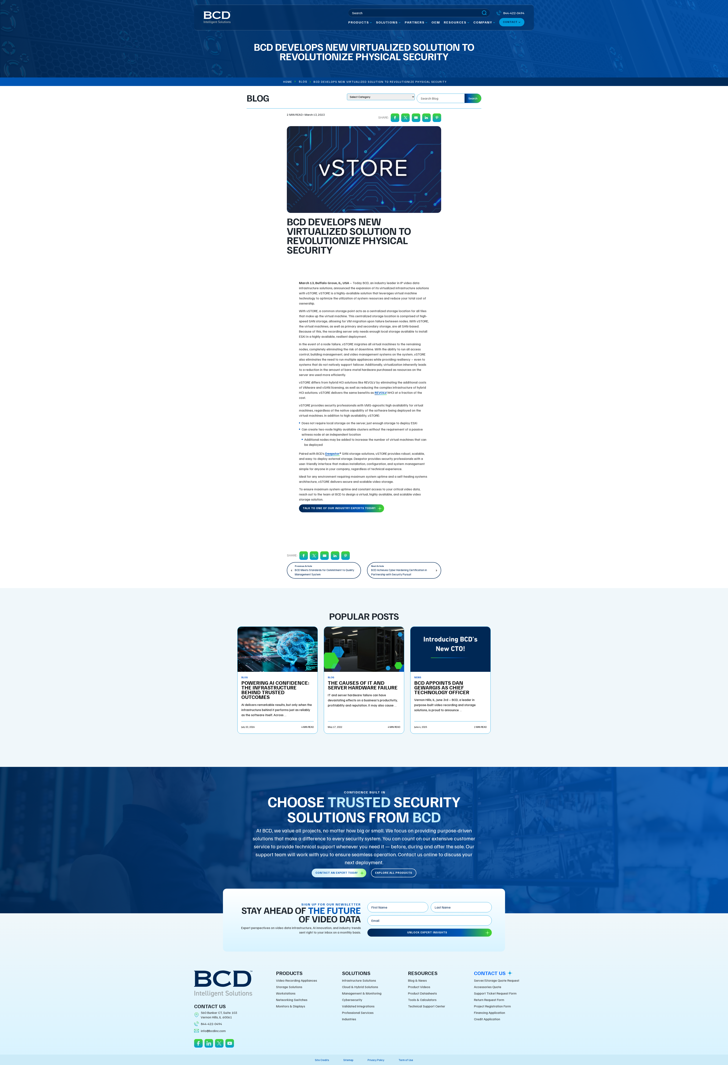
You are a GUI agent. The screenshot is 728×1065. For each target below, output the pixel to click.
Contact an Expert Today (336, 872)
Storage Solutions (289, 987)
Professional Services (357, 1012)
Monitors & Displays (290, 1006)
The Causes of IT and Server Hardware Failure (363, 685)
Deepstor (332, 453)
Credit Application (487, 1019)
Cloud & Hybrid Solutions (360, 987)
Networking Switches (291, 1000)
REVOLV (381, 392)
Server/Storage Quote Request (496, 980)
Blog (303, 81)
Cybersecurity (352, 1000)
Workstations (285, 993)
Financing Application (489, 1012)
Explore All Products (393, 872)
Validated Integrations (358, 1006)
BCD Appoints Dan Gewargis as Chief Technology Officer (441, 687)
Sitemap (348, 1060)
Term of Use (406, 1060)
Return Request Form (489, 1000)
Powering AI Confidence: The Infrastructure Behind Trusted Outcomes (275, 689)
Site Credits (322, 1060)
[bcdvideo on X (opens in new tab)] (219, 1046)
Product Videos (419, 987)
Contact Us (490, 972)
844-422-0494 (211, 1024)
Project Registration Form (492, 1006)
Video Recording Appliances (296, 980)
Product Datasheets (422, 993)
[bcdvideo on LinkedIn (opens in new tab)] (209, 1046)
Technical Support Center (426, 1006)
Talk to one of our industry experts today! (339, 508)
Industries (349, 1019)
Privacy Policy (376, 1060)
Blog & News (417, 980)
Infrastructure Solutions (359, 980)
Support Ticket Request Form (495, 993)
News (417, 677)
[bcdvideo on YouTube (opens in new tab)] (229, 1046)
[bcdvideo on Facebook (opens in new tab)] (198, 1046)
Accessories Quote (487, 987)
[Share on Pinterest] (437, 117)
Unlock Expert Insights (427, 932)
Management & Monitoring (361, 993)
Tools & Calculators (422, 1000)
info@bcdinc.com (213, 1031)
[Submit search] (484, 12)
